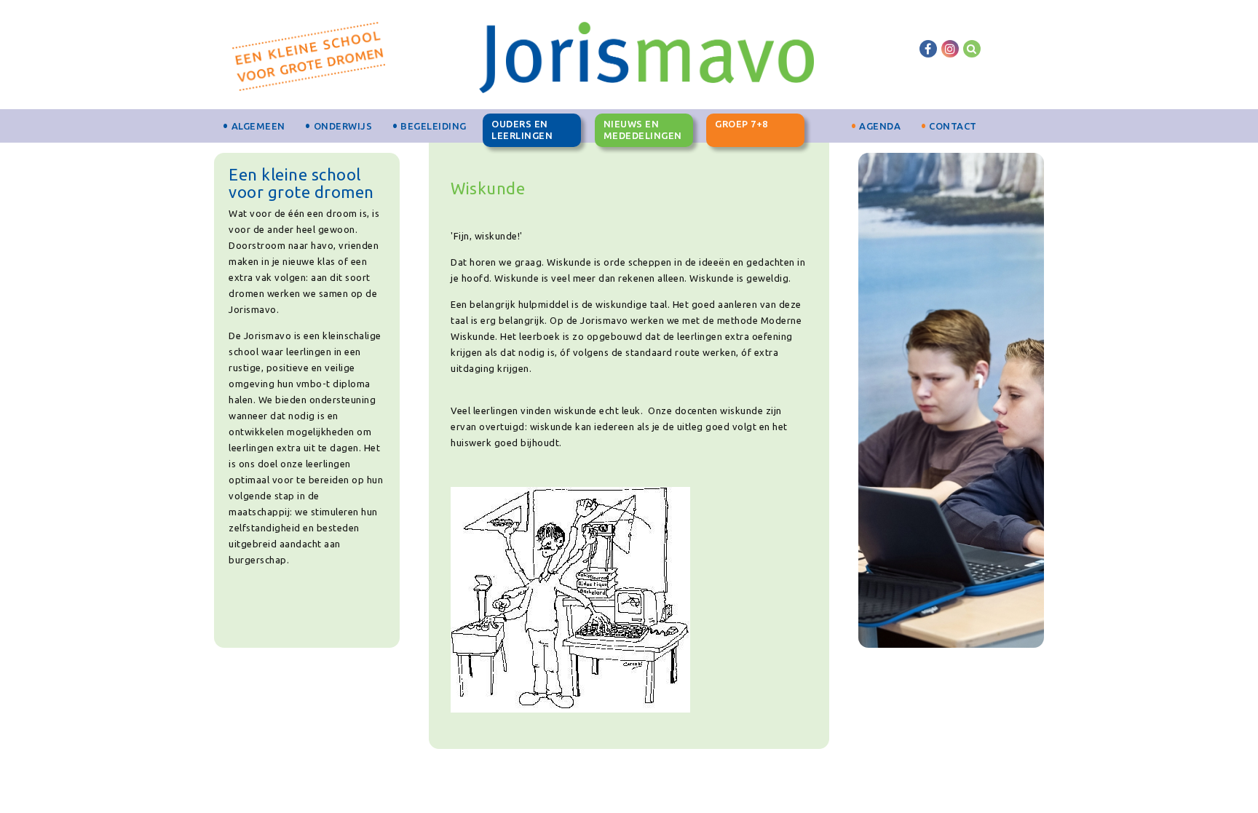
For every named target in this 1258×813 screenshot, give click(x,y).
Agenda (880, 126)
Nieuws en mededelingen (643, 129)
